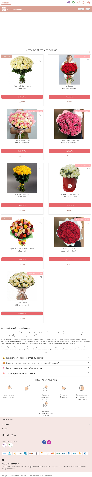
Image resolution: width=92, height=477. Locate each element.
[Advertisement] (46, 30)
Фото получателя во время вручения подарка (45, 413)
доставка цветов (26, 363)
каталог (5, 429)
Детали (22, 102)
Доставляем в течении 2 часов (9, 396)
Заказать (22, 97)
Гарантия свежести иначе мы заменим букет (27, 397)
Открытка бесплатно (64, 396)
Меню (6, 3)
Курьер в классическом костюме (45, 397)
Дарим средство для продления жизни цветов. (82, 397)
